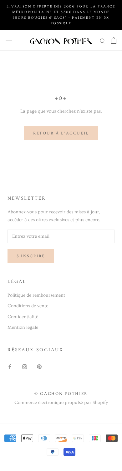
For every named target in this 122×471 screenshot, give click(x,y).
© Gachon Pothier (61, 393)
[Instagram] (24, 366)
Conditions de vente (28, 305)
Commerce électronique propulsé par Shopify (61, 402)
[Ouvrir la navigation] (9, 40)
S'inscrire (31, 256)
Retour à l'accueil (61, 133)
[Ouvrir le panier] (113, 40)
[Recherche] (102, 40)
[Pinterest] (39, 366)
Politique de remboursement (36, 295)
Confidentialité (23, 316)
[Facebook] (10, 366)
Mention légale (23, 327)
